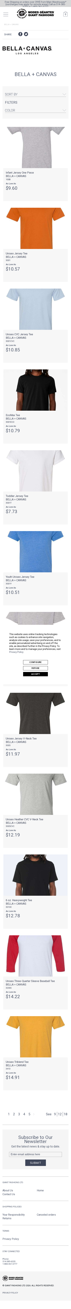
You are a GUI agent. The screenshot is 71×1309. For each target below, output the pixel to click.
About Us (7, 1190)
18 (65, 1114)
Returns (6, 1218)
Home (40, 1190)
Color (10, 110)
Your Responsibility (13, 1214)
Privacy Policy (16, 652)
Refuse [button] (35, 668)
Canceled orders (46, 1214)
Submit (35, 1162)
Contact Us (8, 1194)
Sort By (11, 94)
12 (60, 1114)
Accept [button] (35, 674)
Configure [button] (35, 662)
